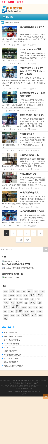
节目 (41, 307)
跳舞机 (39, 311)
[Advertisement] (24, 420)
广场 (39, 295)
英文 (5, 311)
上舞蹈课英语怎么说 (29, 154)
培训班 (11, 295)
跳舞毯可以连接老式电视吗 (13, 366)
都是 (34, 315)
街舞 (19, 311)
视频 (26, 311)
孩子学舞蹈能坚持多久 (12, 340)
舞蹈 (15, 306)
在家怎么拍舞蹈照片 (11, 351)
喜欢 (5, 295)
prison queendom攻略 (30, 49)
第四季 (19, 303)
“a (6, 89)
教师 (15, 299)
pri (6, 64)
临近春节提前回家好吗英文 (32, 211)
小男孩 (24, 394)
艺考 (35, 307)
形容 (4, 299)
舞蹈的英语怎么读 (28, 173)
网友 (32, 302)
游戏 (26, 299)
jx (6, 45)
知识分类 (20, 2)
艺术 (30, 307)
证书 (32, 311)
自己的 (6, 307)
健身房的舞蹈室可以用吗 (13, 336)
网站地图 (15, 383)
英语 (11, 311)
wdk (7, 207)
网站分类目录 (35, 380)
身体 (12, 315)
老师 (39, 302)
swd (7, 169)
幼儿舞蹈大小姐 (9, 347)
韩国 (40, 315)
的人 (5, 302)
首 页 (3, 2)
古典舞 (42, 291)
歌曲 (21, 299)
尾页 (27, 240)
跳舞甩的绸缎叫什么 (11, 332)
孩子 (32, 295)
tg (6, 111)
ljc (6, 226)
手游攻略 (33, 64)
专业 (5, 291)
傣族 (18, 291)
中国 (12, 291)
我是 (10, 299)
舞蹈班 (24, 307)
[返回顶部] (45, 396)
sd (6, 129)
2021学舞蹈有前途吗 (11, 343)
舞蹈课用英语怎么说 (29, 192)
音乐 (5, 319)
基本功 (19, 295)
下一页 (19, 240)
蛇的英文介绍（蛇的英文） (32, 114)
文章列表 (11, 2)
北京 (36, 291)
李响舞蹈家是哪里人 (11, 362)
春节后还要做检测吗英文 (13, 354)
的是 (12, 302)
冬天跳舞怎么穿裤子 (11, 358)
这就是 (25, 315)
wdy (7, 151)
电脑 (32, 299)
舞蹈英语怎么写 (27, 133)
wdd (7, 188)
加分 (23, 291)
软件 (18, 315)
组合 (26, 303)
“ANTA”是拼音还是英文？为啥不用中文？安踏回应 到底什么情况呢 (32, 71)
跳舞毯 (5, 315)
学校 (25, 295)
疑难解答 (22, 383)
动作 (30, 291)
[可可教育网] (24, 9)
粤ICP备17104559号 (31, 383)
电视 (37, 299)
